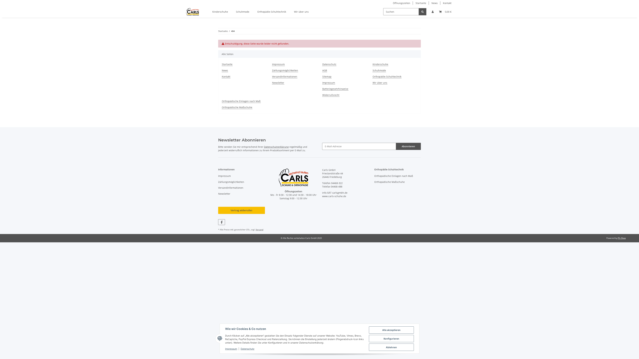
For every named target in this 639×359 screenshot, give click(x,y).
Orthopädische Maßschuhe (237, 107)
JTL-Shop (622, 238)
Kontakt (447, 3)
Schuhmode (242, 11)
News (434, 3)
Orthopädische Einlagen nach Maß (241, 101)
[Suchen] (422, 11)
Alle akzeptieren (391, 330)
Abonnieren (408, 146)
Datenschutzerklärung (276, 146)
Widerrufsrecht (330, 95)
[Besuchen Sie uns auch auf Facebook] (221, 222)
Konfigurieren (391, 338)
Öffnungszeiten (401, 3)
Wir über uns (301, 11)
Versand (259, 229)
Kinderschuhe (220, 11)
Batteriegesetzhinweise (335, 88)
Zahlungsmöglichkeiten (285, 70)
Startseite (421, 3)
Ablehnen (391, 347)
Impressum (231, 348)
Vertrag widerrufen (241, 210)
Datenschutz (247, 348)
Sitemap (326, 76)
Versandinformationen (284, 76)
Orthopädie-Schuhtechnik (271, 11)
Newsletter (278, 82)
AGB (324, 70)
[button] (432, 11)
